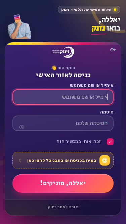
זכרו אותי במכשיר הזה (78, 142)
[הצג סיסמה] (21, 124)
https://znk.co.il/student (63, 52)
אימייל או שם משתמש (91, 86)
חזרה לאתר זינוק (63, 207)
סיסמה (106, 112)
